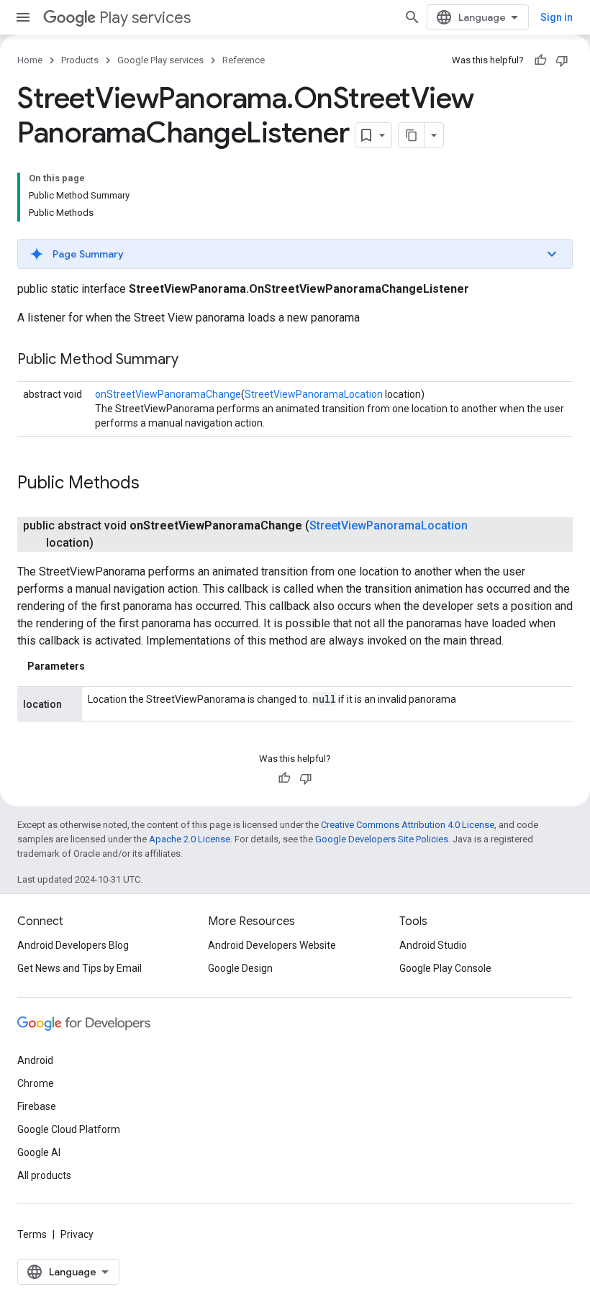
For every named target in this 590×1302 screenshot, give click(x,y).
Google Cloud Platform (68, 1129)
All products (44, 1175)
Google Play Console (445, 968)
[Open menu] (23, 17)
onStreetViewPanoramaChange (168, 394)
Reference (243, 60)
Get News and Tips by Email (79, 968)
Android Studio (433, 945)
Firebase (36, 1106)
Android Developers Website (272, 945)
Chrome (35, 1083)
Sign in (556, 17)
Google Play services (160, 60)
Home (29, 60)
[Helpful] (540, 60)
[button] (295, 254)
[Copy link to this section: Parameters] (99, 666)
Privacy (77, 1234)
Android (35, 1060)
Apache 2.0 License (189, 839)
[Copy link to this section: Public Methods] (154, 484)
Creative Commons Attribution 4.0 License (407, 824)
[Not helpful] (562, 60)
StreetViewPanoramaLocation (314, 394)
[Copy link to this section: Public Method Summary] (192, 360)
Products (80, 60)
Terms (32, 1234)
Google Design (240, 968)
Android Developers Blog (73, 945)
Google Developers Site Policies (381, 839)
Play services (145, 17)
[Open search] (412, 17)
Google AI (38, 1152)
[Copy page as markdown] (412, 135)
